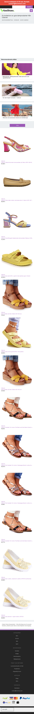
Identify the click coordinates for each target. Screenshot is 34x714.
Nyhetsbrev (17, 688)
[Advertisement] (17, 41)
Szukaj (29, 7)
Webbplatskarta (17, 659)
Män (17, 641)
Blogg (17, 678)
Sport (17, 644)
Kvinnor (17, 638)
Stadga (17, 653)
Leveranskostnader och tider (17, 666)
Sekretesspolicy (17, 656)
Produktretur (17, 668)
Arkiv (17, 681)
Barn (17, 635)
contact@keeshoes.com (17, 3)
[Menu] (31, 10)
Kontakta (17, 650)
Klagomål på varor (17, 671)
